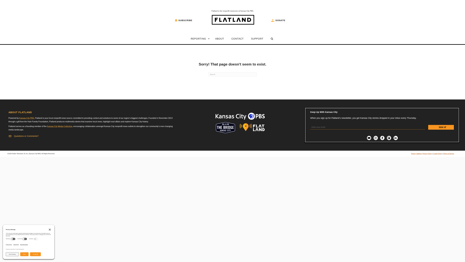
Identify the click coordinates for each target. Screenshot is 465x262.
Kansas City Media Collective (59, 126)
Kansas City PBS (26, 118)
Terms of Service (448, 154)
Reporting (198, 38)
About (219, 38)
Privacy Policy (427, 154)
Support (257, 38)
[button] (208, 39)
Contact (237, 38)
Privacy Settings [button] (416, 154)
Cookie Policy (437, 154)
